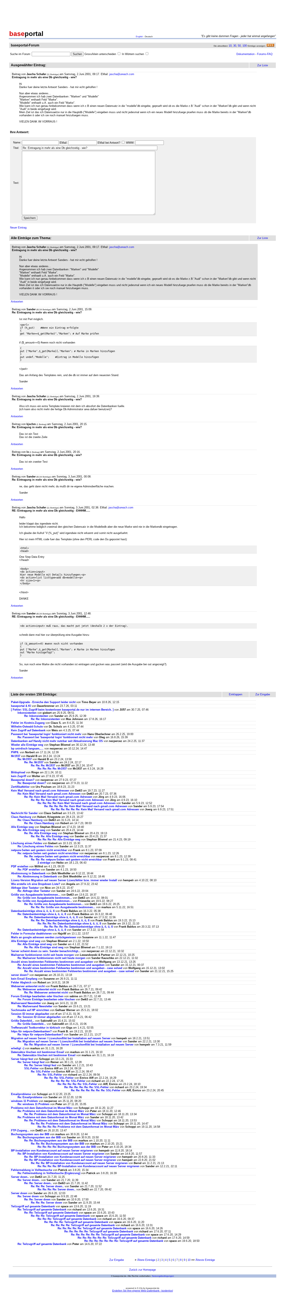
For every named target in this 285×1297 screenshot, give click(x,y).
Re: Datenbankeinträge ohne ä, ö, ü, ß (42, 914)
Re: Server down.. (29, 1180)
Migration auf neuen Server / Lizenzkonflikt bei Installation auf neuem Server (60, 1038)
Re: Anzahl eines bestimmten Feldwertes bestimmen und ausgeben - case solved (70, 968)
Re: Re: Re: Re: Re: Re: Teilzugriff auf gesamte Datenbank (108, 1234)
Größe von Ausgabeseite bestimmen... (36, 894)
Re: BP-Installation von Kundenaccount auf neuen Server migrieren (61, 1153)
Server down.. (20, 1176)
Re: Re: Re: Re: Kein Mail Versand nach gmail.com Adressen (77, 803)
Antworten (17, 301)
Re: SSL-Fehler (40, 1071)
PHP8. (15, 752)
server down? (20, 975)
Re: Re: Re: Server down (46, 1202)
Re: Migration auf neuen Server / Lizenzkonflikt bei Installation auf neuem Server (70, 1041)
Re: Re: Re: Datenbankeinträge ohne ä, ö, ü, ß (60, 920)
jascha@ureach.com (121, 74)
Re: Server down (28, 1196)
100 (244, 45)
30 (234, 45)
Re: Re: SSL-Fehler (50, 1074)
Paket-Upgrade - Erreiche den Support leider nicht (43, 702)
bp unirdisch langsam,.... (27, 748)
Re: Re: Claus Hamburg (39, 823)
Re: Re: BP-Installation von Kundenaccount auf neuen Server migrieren (70, 1156)
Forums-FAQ (264, 54)
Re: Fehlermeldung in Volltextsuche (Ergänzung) (49, 1173)
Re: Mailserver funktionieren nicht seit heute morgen (51, 958)
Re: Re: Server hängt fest (40, 1065)
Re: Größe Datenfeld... (32, 1023)
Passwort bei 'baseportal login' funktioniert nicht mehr (46, 734)
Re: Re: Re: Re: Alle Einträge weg (59, 839)
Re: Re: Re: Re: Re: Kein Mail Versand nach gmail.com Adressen (85, 806)
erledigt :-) (17, 1048)
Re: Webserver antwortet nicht (37, 989)
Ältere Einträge (146, 1259)
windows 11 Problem (24, 1101)
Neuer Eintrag (18, 227)
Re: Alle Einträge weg (31, 830)
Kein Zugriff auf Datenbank (28, 730)
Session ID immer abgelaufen (30, 1013)
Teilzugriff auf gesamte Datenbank (33, 1206)
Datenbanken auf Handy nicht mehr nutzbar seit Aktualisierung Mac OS (57, 741)
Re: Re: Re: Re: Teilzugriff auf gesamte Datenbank (76, 1222)
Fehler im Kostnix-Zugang (28, 722)
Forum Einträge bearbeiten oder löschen (37, 996)
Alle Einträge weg (22, 826)
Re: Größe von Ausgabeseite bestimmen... (45, 897)
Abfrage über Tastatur (25, 887)
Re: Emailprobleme (30, 1097)
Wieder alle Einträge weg (27, 744)
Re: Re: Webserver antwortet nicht (46, 992)
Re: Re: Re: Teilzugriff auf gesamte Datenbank (60, 1215)
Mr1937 (15, 756)
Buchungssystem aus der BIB (30, 1134)
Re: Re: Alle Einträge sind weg (43, 947)
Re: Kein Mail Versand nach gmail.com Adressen (49, 793)
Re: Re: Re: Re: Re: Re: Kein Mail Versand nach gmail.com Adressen (95, 809)
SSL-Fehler (31, 1068)
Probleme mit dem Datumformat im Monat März (42, 1107)
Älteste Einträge (205, 1259)
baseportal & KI (21, 705)
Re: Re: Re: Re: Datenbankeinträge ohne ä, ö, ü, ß (69, 923)
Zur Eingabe (116, 1259)
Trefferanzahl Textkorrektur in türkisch (36, 1027)
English (139, 36)
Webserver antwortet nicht (28, 986)
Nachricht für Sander (24, 813)
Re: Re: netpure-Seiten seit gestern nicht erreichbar (57, 856)
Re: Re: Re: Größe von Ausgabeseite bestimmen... (63, 907)
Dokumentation (245, 54)
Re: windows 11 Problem (33, 1104)
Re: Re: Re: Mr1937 (43, 765)
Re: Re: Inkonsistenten (46, 719)
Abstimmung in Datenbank (28, 873)
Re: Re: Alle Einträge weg (40, 833)
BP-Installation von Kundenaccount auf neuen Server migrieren (52, 1150)
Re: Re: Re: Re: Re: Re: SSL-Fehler (86, 1087)
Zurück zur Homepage (142, 1269)
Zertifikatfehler (20, 786)
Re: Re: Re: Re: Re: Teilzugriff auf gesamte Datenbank (92, 1228)
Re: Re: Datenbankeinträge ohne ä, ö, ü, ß (51, 917)
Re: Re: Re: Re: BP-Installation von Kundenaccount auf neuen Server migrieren (88, 1166)
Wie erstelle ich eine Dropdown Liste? (36, 884)
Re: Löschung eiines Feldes (35, 846)
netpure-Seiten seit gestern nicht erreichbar (39, 850)
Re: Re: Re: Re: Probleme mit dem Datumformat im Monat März (78, 1126)
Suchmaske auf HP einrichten (30, 1010)
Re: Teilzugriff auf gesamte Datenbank (42, 1209)
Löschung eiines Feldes (26, 843)
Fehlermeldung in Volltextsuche (31, 1170)
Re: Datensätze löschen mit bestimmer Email (47, 1055)
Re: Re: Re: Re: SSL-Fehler (68, 1081)
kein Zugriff (18, 776)
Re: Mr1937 (25, 759)
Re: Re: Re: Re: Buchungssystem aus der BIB (67, 1146)
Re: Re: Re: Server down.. (47, 1186)
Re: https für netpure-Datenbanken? (40, 1034)
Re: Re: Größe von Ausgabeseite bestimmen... (54, 904)
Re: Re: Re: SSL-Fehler (59, 1077)
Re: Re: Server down (37, 1199)
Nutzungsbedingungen (163, 1276)
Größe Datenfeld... (23, 1020)
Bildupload (18, 772)
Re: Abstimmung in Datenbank (37, 876)
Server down (19, 1193)
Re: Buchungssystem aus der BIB (40, 1137)
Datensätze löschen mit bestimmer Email (37, 1052)
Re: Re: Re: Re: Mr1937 (52, 768)
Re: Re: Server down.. (38, 1183)
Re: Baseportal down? (32, 783)
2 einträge (44, 862)
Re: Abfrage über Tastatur (34, 890)
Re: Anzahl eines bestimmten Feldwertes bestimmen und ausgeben (61, 964)
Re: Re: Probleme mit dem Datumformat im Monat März (60, 1114)
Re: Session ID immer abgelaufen (39, 1017)
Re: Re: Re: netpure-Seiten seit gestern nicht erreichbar (66, 859)
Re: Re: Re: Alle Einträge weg (50, 836)
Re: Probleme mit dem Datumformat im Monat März (51, 1111)
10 (230, 45)
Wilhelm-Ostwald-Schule (27, 726)
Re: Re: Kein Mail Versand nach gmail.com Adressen (58, 796)
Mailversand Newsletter (26, 1003)
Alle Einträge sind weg (25, 941)
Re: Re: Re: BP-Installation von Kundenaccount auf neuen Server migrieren (79, 1163)
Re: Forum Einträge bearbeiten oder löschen (46, 999)
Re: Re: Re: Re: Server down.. (57, 1189)
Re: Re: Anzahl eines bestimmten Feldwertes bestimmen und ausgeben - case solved (79, 971)
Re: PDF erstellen (29, 869)
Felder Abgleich (21, 982)
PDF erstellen (19, 866)
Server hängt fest (22, 1059)
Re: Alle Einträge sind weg (35, 944)
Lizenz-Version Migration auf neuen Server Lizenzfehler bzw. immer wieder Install (64, 880)
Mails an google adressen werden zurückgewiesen (43, 937)
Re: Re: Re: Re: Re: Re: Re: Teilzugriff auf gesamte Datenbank (123, 1240)
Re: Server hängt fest (31, 1062)
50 (239, 45)
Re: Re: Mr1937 (33, 762)
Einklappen (235, 694)
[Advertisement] (142, 14)
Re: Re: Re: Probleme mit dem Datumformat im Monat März (69, 1123)
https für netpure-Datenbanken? (31, 1031)
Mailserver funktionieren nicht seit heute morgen (42, 954)
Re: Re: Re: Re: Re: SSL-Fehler (77, 1084)
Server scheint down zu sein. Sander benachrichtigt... (46, 951)
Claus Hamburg (21, 816)
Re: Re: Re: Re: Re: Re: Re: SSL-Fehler (95, 1090)
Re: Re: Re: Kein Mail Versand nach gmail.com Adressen (67, 800)
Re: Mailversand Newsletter (35, 1006)
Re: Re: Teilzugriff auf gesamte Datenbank (51, 1212)
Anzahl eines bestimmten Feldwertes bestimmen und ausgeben (52, 961)
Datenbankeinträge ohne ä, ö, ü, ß (33, 911)
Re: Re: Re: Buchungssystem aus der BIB (58, 1143)
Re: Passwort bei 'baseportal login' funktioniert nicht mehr (55, 737)
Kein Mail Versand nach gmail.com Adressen (40, 790)
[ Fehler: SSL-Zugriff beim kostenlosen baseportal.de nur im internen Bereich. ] (62, 709)
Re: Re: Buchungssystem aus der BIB (48, 1140)
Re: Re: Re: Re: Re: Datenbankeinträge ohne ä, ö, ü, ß (78, 926)
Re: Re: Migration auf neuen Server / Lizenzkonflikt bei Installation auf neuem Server (79, 1044)
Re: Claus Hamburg (30, 820)
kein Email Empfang (24, 978)
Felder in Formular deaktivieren (31, 933)
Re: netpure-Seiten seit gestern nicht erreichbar (48, 853)
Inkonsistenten (27, 712)
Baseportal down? (22, 779)
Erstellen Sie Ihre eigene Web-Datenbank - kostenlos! (142, 1290)
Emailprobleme (21, 1094)
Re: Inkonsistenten (36, 715)
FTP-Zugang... (20, 1130)
